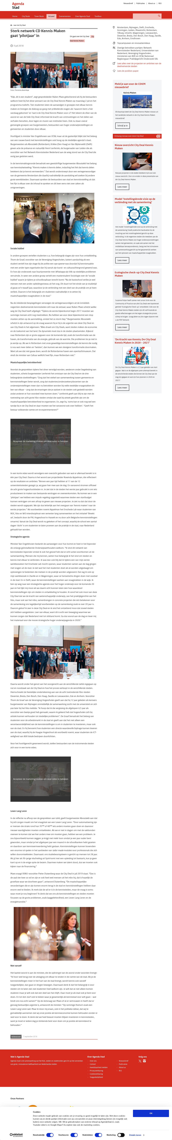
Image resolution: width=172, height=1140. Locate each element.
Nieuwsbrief (128, 3)
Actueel (51, 16)
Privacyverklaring (96, 1071)
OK (151, 1113)
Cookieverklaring (96, 1074)
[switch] (74, 1135)
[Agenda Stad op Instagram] (144, 1061)
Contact (93, 1064)
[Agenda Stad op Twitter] (140, 1061)
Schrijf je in (122, 125)
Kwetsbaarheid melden (99, 1067)
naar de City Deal (19, 25)
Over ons (93, 1061)
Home (14, 16)
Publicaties (140, 3)
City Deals (26, 16)
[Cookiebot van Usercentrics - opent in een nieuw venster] (16, 1135)
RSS (160, 3)
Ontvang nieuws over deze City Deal (129, 136)
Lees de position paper (128, 71)
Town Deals (39, 16)
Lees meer (123, 187)
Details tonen (135, 1135)
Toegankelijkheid (96, 1077)
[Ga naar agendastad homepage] (18, 5)
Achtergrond (16, 1037)
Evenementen (65, 16)
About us (151, 3)
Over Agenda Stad (82, 16)
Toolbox (98, 16)
